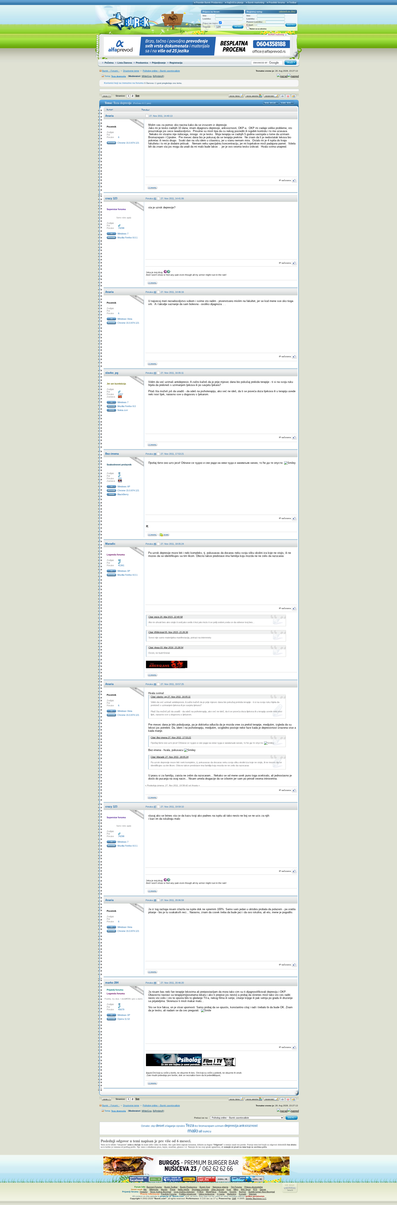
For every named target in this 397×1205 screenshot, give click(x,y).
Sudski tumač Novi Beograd (261, 1192)
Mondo (164, 1189)
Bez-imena (112, 453)
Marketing (231, 1194)
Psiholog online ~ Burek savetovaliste (161, 71)
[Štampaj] (282, 97)
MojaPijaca (211, 1192)
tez (196, 1126)
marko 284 (111, 982)
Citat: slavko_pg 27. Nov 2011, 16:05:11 (170, 697)
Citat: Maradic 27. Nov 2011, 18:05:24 (169, 757)
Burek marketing (256, 2)
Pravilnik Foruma (169, 1194)
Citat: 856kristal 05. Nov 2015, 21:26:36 (168, 632)
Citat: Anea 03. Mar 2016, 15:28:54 (165, 647)
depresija (231, 1126)
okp (153, 1126)
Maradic (110, 543)
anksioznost (248, 1126)
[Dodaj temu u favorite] (288, 97)
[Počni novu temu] (236, 97)
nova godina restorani (184, 1192)
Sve (137, 95)
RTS (255, 1189)
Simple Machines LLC (256, 1198)
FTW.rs (200, 1192)
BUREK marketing (276, 35)
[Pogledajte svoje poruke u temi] (293, 97)
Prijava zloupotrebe (253, 1187)
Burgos (242, 1192)
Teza (189, 1125)
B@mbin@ (158, 76)
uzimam (219, 1126)
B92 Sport (246, 1189)
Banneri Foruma (154, 1187)
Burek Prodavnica (188, 1187)
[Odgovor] (271, 97)
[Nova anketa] (254, 97)
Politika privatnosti (187, 1194)
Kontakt (242, 1194)
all (200, 1131)
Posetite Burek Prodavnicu (209, 2)
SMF (234, 1198)
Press (172, 1189)
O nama (221, 1194)
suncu (207, 1131)
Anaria (109, 115)
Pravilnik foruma (277, 2)
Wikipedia (153, 1189)
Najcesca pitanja (220, 1187)
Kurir (229, 1189)
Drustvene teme (131, 71)
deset (160, 1126)
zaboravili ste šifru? (287, 11)
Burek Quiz (205, 1187)
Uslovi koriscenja (206, 1194)
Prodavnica (142, 62)
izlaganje (170, 1125)
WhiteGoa (147, 76)
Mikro (235, 1189)
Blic (145, 1189)
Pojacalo (223, 1192)
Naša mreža (183, 1189)
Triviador (144, 1192)
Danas (263, 1189)
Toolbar (293, 2)
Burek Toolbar (171, 1187)
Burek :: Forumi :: (111, 71)
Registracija (176, 62)
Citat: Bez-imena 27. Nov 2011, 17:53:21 (171, 737)
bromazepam (206, 1125)
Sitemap (253, 1194)
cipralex (180, 1126)
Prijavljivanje (159, 62)
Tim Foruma (236, 1187)
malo (193, 1130)
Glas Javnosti (217, 1189)
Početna (109, 62)
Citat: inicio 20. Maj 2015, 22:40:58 (165, 617)
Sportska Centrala (200, 1189)
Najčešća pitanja (235, 2)
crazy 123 (111, 198)
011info (233, 1192)
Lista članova (124, 62)
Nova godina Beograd (160, 1192)
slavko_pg (111, 372)
